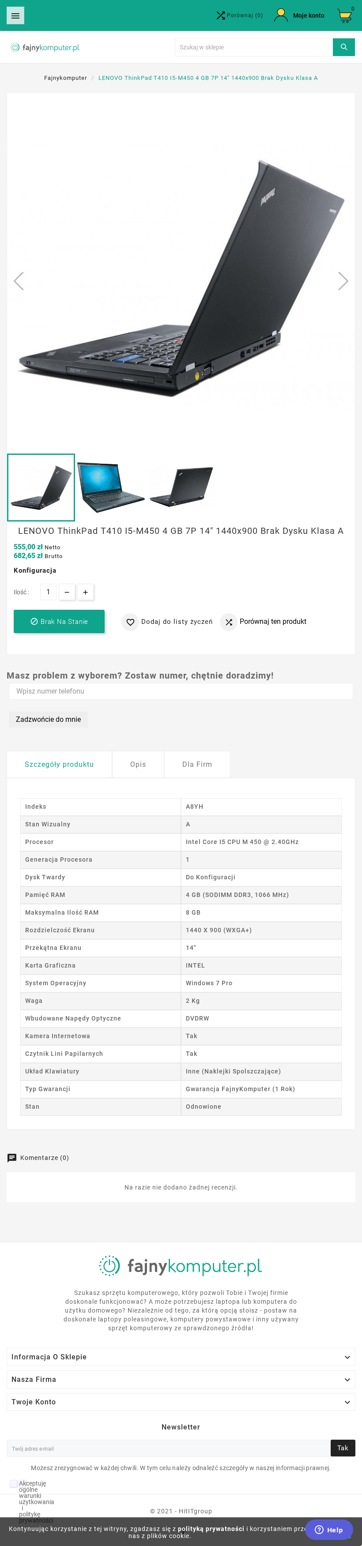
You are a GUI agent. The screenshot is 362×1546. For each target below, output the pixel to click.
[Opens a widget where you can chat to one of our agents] (329, 1531)
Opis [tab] (138, 764)
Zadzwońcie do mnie (48, 719)
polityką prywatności (211, 1528)
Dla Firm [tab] (197, 764)
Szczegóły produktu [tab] (59, 764)
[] (344, 47)
